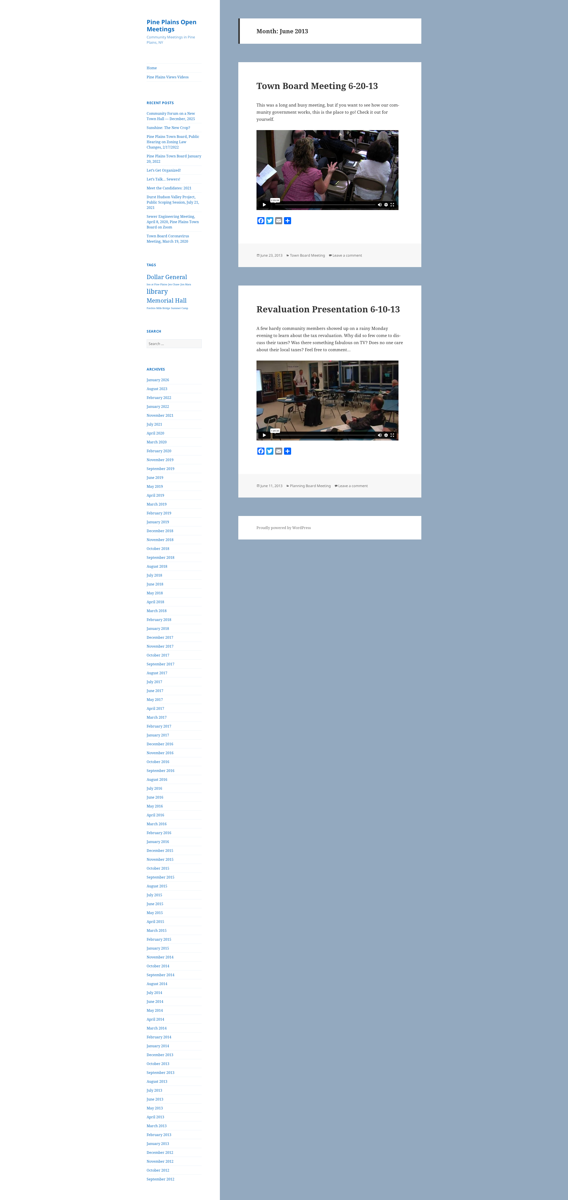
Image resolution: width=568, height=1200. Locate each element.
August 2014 (157, 983)
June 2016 (155, 797)
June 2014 (155, 1001)
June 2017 (155, 690)
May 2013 (155, 1108)
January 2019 (158, 522)
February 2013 (159, 1134)
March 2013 (157, 1125)
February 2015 (159, 939)
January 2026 (158, 379)
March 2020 (157, 442)
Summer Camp (179, 308)
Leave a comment (347, 255)
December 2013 (160, 1054)
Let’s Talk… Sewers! (163, 179)
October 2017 (158, 655)
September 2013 (160, 1072)
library (157, 291)
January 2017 (158, 735)
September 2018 (160, 557)
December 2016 (160, 744)
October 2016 (158, 761)
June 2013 (155, 1099)
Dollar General (167, 277)
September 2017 (160, 664)
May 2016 (155, 806)
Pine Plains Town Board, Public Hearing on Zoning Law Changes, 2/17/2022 (173, 142)
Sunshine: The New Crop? (168, 127)
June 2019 (155, 477)
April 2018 (155, 601)
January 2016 (158, 841)
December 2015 (160, 850)
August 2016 (157, 779)
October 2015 (158, 868)
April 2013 (155, 1117)
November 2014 (160, 957)
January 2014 (158, 1045)
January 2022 (158, 406)
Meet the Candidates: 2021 (169, 188)
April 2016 (155, 815)
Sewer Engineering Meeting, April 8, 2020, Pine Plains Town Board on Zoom (173, 222)
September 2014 (160, 974)
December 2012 (160, 1152)
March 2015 (157, 930)
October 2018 (158, 548)
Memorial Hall (167, 300)
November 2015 (160, 859)
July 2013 (154, 1090)
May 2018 (155, 593)
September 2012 (160, 1179)
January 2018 (158, 628)
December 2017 (160, 637)
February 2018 (159, 619)
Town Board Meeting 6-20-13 (317, 85)
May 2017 (155, 699)
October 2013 (158, 1063)
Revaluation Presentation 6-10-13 (328, 309)
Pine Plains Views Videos (168, 77)
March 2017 (157, 717)
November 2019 (160, 459)
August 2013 (157, 1081)
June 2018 (155, 584)
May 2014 (155, 1010)
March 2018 (157, 610)
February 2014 (159, 1037)
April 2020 (155, 433)
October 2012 (158, 1170)
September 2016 (160, 770)
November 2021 (160, 415)
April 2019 (155, 495)
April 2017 (155, 708)
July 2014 (154, 992)
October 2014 (158, 966)
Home (152, 67)
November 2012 (160, 1161)
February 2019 (159, 513)
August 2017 (157, 672)
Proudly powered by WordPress (283, 527)
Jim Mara (185, 284)
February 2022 (159, 397)
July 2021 (154, 424)
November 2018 (160, 539)
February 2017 (159, 726)
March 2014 (157, 1028)
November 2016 (160, 752)
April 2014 (155, 1019)
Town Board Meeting (307, 255)
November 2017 (160, 646)
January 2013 (158, 1143)
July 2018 (154, 575)
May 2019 (155, 486)
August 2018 (157, 566)
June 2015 (155, 903)
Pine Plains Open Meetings (172, 25)
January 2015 (158, 948)
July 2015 (154, 895)
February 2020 (159, 450)
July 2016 (154, 788)
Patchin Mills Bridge (158, 308)
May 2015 (155, 912)
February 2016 (159, 832)
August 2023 (157, 388)
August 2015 (157, 886)
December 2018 (160, 530)
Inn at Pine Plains (157, 284)
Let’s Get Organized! (164, 170)
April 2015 (155, 921)
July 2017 (154, 681)
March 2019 (157, 504)
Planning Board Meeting (310, 485)
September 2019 (160, 468)
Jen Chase (173, 284)
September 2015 (160, 877)
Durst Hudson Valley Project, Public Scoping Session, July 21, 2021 (173, 202)
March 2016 (157, 823)
